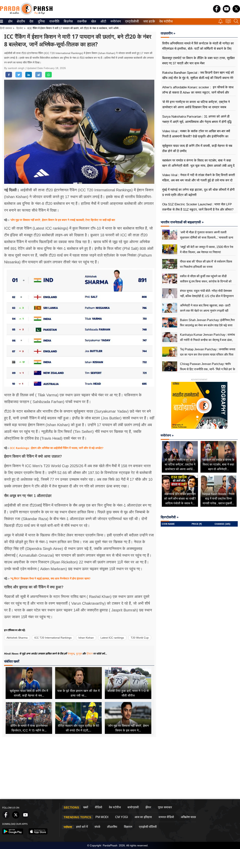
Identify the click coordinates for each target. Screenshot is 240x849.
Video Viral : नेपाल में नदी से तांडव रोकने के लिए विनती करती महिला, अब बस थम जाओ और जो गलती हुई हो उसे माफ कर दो (198, 177)
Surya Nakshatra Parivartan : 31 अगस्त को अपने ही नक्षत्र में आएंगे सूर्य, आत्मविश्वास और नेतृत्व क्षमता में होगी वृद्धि (197, 119)
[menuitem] (10, 21)
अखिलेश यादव (188, 817)
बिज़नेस (68, 21)
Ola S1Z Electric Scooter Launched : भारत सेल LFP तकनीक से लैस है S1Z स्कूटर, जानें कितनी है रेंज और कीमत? (197, 207)
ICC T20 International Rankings (53, 637)
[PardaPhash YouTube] (226, 11)
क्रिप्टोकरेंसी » (169, 517)
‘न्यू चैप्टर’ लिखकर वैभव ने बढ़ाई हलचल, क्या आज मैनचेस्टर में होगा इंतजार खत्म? (50, 578)
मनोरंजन (115, 21)
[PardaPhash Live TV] (228, 22)
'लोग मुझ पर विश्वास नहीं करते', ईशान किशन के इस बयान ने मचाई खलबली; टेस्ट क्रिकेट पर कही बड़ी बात (62, 220)
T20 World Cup (140, 637)
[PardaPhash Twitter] (236, 11)
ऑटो (102, 21)
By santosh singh (14, 68)
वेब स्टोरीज (165, 21)
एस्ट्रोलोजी (131, 21)
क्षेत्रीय (20, 21)
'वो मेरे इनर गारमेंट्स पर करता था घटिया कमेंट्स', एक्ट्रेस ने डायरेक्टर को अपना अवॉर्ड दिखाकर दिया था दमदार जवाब (196, 104)
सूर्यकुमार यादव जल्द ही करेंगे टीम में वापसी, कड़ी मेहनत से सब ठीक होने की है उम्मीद (197, 148)
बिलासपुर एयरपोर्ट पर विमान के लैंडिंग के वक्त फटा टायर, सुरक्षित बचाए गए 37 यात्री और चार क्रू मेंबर (198, 60)
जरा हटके (148, 21)
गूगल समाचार (165, 807)
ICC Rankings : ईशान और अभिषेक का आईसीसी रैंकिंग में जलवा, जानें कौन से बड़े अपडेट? (56, 448)
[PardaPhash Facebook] (216, 11)
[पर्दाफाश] (26, 14)
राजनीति (53, 21)
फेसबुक (71, 653)
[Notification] (220, 22)
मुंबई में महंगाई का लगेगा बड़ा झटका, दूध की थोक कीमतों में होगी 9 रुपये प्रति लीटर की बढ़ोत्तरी (198, 192)
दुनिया (41, 21)
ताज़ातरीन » (168, 33)
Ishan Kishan (86, 637)
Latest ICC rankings (112, 637)
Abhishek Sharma (17, 637)
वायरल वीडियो (166, 817)
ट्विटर (89, 653)
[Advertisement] (120, 769)
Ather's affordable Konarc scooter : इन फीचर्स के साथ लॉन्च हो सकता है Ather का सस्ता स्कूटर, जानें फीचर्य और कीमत (197, 93)
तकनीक (81, 21)
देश (31, 21)
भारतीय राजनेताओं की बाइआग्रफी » (182, 222)
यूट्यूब (79, 653)
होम (10, 21)
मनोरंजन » (167, 435)
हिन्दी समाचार (6, 28)
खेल (93, 21)
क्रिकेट (19, 28)
